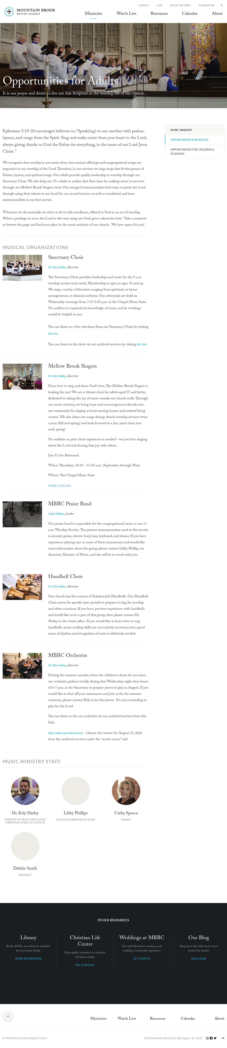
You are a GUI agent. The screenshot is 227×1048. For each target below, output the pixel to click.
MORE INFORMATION (28, 958)
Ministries (98, 1019)
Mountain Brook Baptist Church (29, 1038)
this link (52, 333)
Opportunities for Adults (189, 139)
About (219, 1019)
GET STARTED (141, 958)
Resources (157, 1019)
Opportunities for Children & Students (192, 151)
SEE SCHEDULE (85, 965)
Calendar (188, 1019)
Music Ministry (181, 130)
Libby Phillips (56, 513)
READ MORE (198, 958)
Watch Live (126, 14)
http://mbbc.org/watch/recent (65, 733)
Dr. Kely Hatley (57, 267)
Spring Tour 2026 (59, 485)
